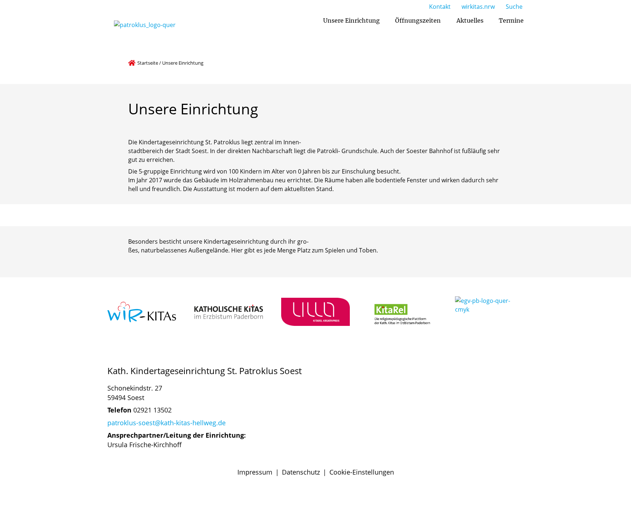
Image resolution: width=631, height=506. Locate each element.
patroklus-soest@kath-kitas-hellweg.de (166, 422)
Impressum (254, 472)
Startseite (147, 63)
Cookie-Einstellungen (361, 472)
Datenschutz (301, 472)
